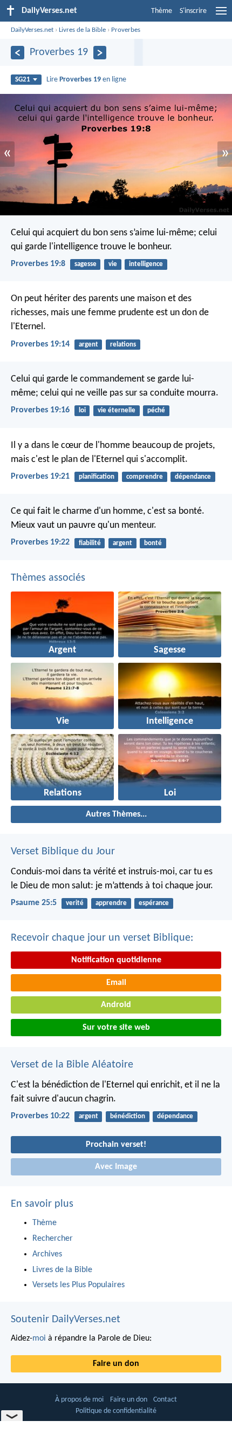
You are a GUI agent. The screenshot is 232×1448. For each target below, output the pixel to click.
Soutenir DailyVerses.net (65, 1319)
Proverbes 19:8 (38, 264)
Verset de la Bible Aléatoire (72, 1064)
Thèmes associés (48, 578)
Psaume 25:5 (34, 903)
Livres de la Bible (82, 29)
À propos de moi (79, 1400)
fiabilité (90, 543)
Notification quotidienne (116, 960)
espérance (154, 903)
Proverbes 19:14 (40, 344)
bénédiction (127, 1116)
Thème (161, 11)
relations (123, 344)
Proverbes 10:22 (40, 1116)
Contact (165, 1400)
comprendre (144, 476)
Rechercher (52, 1238)
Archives (47, 1254)
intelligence (146, 264)
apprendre (111, 903)
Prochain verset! (116, 1144)
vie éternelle (116, 410)
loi (82, 410)
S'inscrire (193, 11)
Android (116, 1005)
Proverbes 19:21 (40, 476)
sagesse (85, 264)
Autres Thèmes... (116, 814)
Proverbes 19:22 (40, 542)
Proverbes (125, 29)
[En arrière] (17, 52)
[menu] (221, 15)
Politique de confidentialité (116, 1411)
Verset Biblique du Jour (63, 851)
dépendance (193, 476)
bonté (153, 543)
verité (75, 903)
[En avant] (100, 52)
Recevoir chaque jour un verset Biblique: (102, 938)
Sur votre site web (116, 1027)
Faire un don (116, 1363)
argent (88, 344)
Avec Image (116, 1167)
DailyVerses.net (32, 29)
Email (116, 982)
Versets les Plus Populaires (78, 1285)
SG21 (22, 79)
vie (112, 264)
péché (156, 410)
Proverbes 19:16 (40, 410)
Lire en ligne (86, 80)
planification (96, 476)
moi (39, 1338)
